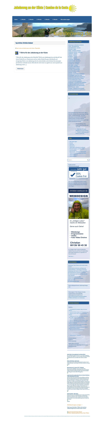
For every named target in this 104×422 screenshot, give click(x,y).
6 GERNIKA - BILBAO (72, 53)
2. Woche (31, 19)
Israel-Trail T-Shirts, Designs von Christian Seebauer (79, 312)
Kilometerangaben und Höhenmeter (76, 148)
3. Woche (39, 19)
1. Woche (23, 19)
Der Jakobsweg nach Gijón (73, 281)
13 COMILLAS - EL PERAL (73, 63)
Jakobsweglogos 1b (73, 154)
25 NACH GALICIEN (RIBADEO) (75, 81)
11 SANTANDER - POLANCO (74, 60)
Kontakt (71, 143)
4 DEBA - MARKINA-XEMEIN (74, 50)
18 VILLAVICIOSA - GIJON (73, 71)
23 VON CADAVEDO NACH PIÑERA (76, 78)
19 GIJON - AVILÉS (72, 72)
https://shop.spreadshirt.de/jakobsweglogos (77, 296)
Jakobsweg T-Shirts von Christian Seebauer (77, 318)
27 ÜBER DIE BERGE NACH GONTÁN (76, 84)
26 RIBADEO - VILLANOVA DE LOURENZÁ (77, 82)
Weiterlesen (20, 68)
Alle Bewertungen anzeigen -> (74, 405)
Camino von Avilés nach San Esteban (75, 278)
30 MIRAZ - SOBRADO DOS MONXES (76, 88)
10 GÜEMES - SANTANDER (74, 59)
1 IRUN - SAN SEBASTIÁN (73, 46)
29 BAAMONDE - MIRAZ (73, 87)
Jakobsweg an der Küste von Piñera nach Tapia (77, 271)
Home (15, 19)
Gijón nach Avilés (71, 279)
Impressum (71, 144)
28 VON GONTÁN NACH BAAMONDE (76, 85)
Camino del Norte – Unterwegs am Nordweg (77, 269)
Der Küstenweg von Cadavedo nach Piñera (77, 272)
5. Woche (55, 19)
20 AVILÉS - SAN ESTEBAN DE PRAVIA (76, 73)
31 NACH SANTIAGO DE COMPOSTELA (76, 89)
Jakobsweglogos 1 (73, 156)
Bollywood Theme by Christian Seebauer (77, 329)
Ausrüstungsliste (72, 150)
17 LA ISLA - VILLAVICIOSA (74, 69)
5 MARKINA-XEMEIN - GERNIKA (75, 52)
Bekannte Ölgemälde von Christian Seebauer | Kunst (79, 320)
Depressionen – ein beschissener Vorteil (77, 151)
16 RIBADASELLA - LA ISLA (74, 68)
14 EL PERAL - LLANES (73, 65)
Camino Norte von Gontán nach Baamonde (77, 268)
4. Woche (47, 19)
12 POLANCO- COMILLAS (73, 62)
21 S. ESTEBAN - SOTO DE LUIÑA (75, 75)
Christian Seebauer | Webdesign (75, 335)
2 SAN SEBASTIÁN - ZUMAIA (74, 47)
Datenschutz (72, 145)
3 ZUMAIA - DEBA (72, 49)
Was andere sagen (65, 19)
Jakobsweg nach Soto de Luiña (74, 276)
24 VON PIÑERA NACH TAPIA (74, 79)
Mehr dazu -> (71, 256)
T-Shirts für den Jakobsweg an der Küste (33, 53)
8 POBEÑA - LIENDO (72, 56)
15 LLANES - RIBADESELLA (74, 66)
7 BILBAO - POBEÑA (72, 55)
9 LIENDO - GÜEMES (72, 58)
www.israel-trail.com (72, 119)
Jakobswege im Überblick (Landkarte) (76, 45)
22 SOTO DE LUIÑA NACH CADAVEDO (76, 76)
